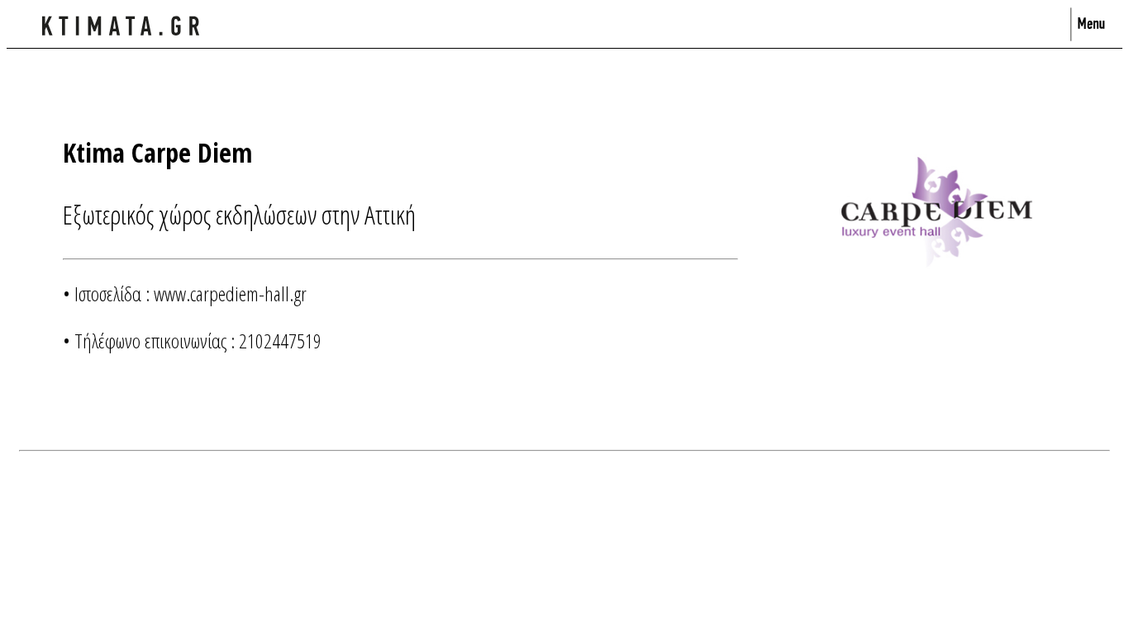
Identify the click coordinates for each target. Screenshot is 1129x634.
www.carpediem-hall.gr (230, 293)
